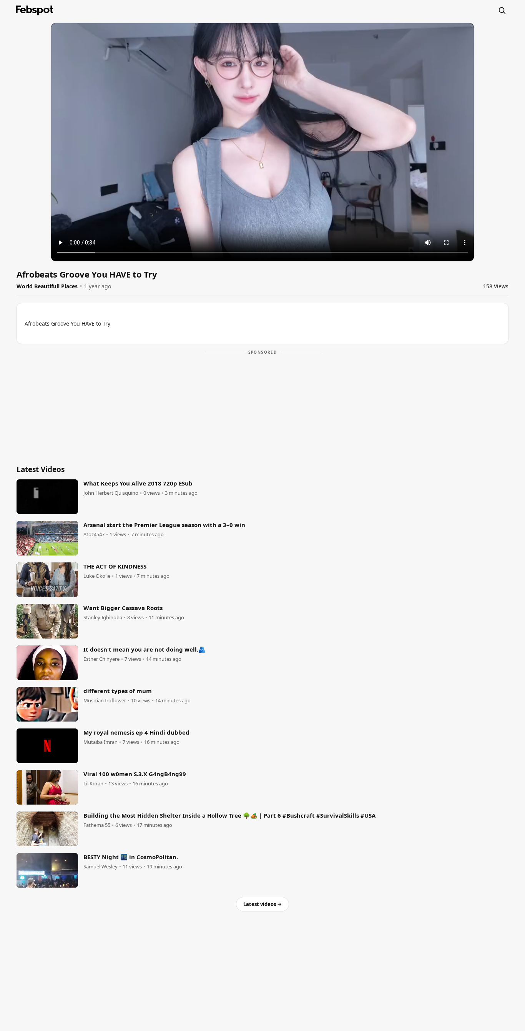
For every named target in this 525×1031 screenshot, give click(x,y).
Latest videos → (262, 904)
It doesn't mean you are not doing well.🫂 (144, 649)
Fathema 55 (96, 825)
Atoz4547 (94, 534)
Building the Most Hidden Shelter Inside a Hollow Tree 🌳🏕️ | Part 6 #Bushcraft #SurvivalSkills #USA (229, 815)
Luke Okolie (96, 576)
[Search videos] (502, 10)
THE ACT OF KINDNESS (114, 566)
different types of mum (117, 691)
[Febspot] (34, 10)
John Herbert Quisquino (110, 493)
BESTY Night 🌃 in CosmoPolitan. (130, 857)
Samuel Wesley (100, 866)
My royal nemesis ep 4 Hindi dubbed (136, 732)
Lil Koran (93, 783)
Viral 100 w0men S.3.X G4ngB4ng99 (134, 774)
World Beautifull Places (47, 286)
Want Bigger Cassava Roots (123, 608)
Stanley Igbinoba (102, 617)
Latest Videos (41, 469)
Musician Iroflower (104, 700)
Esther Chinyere (101, 659)
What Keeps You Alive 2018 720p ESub (138, 483)
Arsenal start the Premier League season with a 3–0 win (164, 525)
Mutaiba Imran (100, 742)
